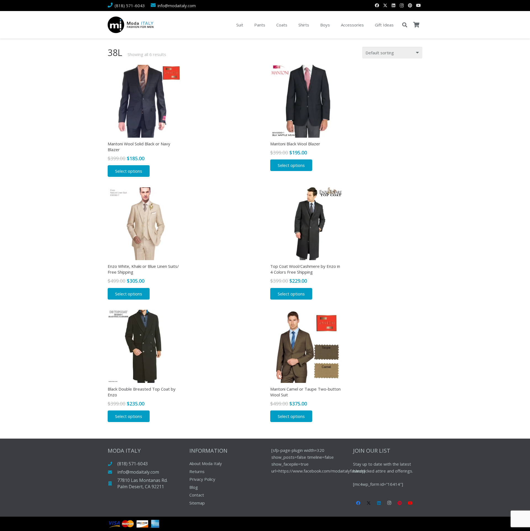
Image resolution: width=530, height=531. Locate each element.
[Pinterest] (410, 5)
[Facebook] (377, 5)
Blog (193, 487)
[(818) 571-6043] (112, 464)
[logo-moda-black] (130, 25)
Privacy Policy (202, 479)
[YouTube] (418, 5)
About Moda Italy (205, 463)
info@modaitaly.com (138, 472)
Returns (197, 471)
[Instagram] (402, 5)
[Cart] (416, 25)
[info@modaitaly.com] (112, 472)
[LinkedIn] (393, 5)
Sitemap (197, 503)
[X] (385, 5)
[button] (404, 24)
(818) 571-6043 (132, 464)
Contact (196, 495)
